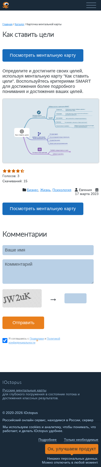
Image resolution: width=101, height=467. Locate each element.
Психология (61, 190)
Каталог (19, 24)
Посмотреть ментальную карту (43, 55)
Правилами (37, 338)
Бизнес (32, 190)
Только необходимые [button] (81, 440)
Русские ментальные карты (24, 390)
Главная (7, 24)
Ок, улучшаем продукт (72, 448)
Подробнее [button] (47, 440)
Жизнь (45, 190)
